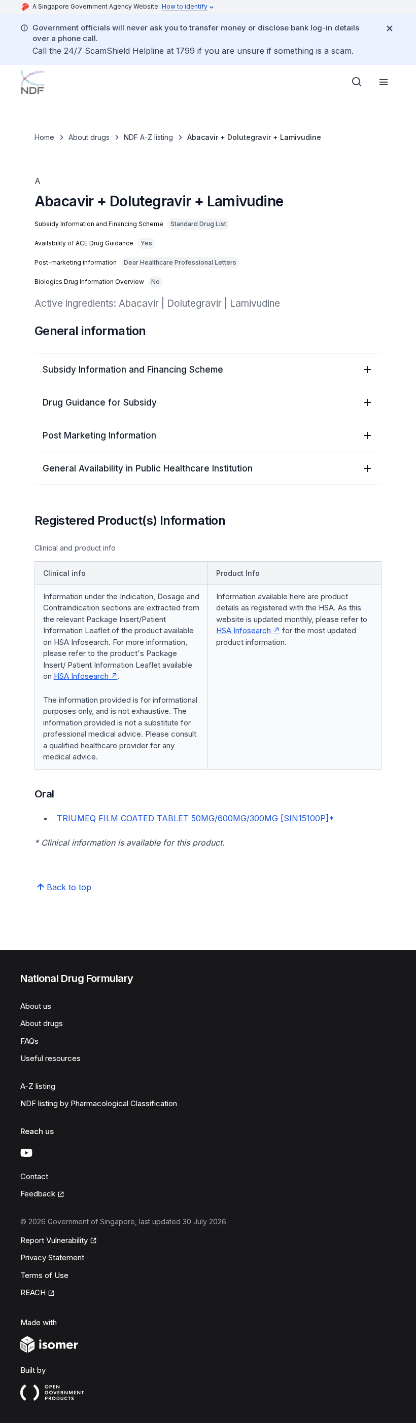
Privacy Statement (52, 1257)
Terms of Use (44, 1275)
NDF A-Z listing (148, 137)
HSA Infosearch (81, 676)
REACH (33, 1292)
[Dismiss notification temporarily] (389, 28)
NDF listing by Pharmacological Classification (98, 1103)
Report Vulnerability (54, 1240)
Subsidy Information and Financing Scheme (133, 369)
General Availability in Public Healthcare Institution (148, 468)
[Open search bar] (357, 82)
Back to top (69, 887)
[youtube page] (26, 1153)
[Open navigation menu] (383, 82)
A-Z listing (37, 1086)
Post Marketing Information (99, 435)
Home (44, 137)
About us (35, 1006)
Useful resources (50, 1058)
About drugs (89, 137)
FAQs (29, 1041)
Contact (34, 1176)
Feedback (37, 1193)
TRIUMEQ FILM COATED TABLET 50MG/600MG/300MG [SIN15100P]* (195, 818)
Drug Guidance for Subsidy (100, 402)
